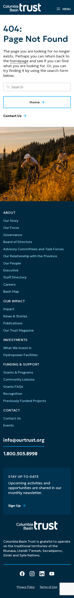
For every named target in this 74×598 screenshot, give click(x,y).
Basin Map (11, 291)
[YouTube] (51, 573)
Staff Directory (15, 277)
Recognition (12, 393)
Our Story (10, 220)
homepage (19, 60)
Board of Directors (17, 242)
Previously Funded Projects (24, 401)
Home (35, 102)
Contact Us (12, 116)
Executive (10, 270)
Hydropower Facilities (20, 355)
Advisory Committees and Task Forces (33, 249)
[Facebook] (22, 573)
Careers (9, 284)
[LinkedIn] (41, 573)
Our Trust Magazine (18, 330)
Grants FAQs (13, 386)
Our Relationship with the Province (30, 256)
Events (8, 425)
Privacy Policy (26, 587)
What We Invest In (17, 348)
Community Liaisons (19, 379)
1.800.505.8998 (20, 454)
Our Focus (11, 227)
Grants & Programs (18, 372)
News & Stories (15, 316)
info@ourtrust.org (23, 440)
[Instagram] (32, 573)
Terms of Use (48, 587)
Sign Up (14, 505)
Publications (12, 323)
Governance (12, 235)
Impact (8, 309)
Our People (12, 263)
